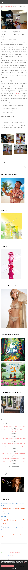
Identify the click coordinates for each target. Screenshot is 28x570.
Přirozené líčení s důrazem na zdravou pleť (14, 435)
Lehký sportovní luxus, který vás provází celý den (14, 461)
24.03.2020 (4, 39)
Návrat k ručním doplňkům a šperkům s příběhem (14, 458)
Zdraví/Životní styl (8, 6)
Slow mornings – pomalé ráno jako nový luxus (14, 450)
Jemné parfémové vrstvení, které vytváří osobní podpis (14, 443)
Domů (2, 6)
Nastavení (14, 568)
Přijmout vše (7, 566)
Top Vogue (14, 2)
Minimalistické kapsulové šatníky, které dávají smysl (14, 426)
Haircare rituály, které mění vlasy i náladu (14, 446)
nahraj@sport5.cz (19, 93)
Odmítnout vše (21, 566)
